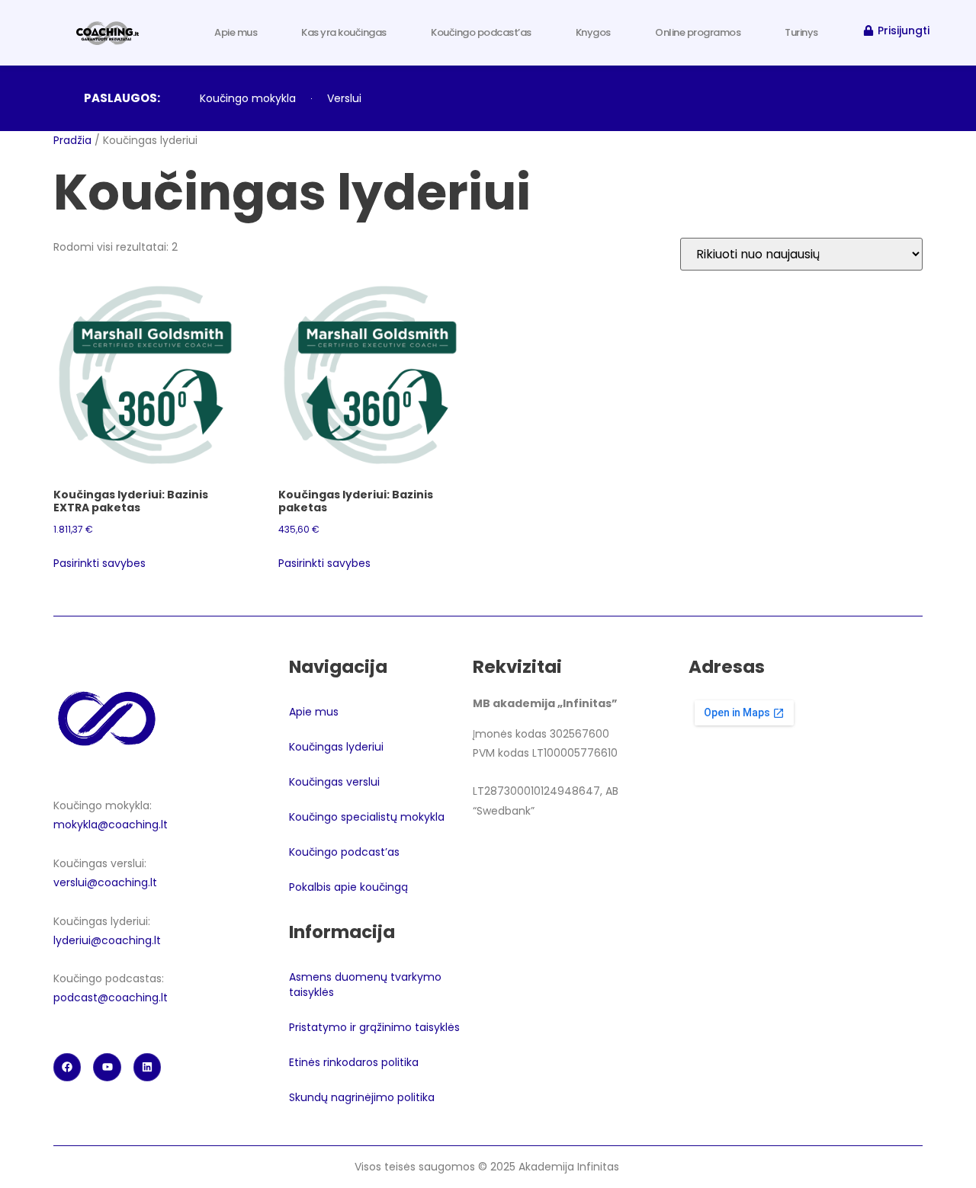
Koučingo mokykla (248, 98)
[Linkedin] (147, 1067)
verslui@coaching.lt (105, 882)
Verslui (344, 98)
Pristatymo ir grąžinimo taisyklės (374, 1027)
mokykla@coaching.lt (110, 824)
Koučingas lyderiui (336, 746)
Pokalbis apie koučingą (348, 887)
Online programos (697, 32)
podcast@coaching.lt (110, 997)
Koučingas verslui (334, 781)
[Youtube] (106, 1067)
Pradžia (72, 140)
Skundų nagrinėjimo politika (363, 1097)
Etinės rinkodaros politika (354, 1062)
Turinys (801, 32)
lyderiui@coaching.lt (107, 940)
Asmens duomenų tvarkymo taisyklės (365, 984)
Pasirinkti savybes (99, 563)
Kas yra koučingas (344, 32)
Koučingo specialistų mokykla (367, 817)
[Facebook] (67, 1067)
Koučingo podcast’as (481, 32)
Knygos (593, 32)
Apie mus (235, 32)
